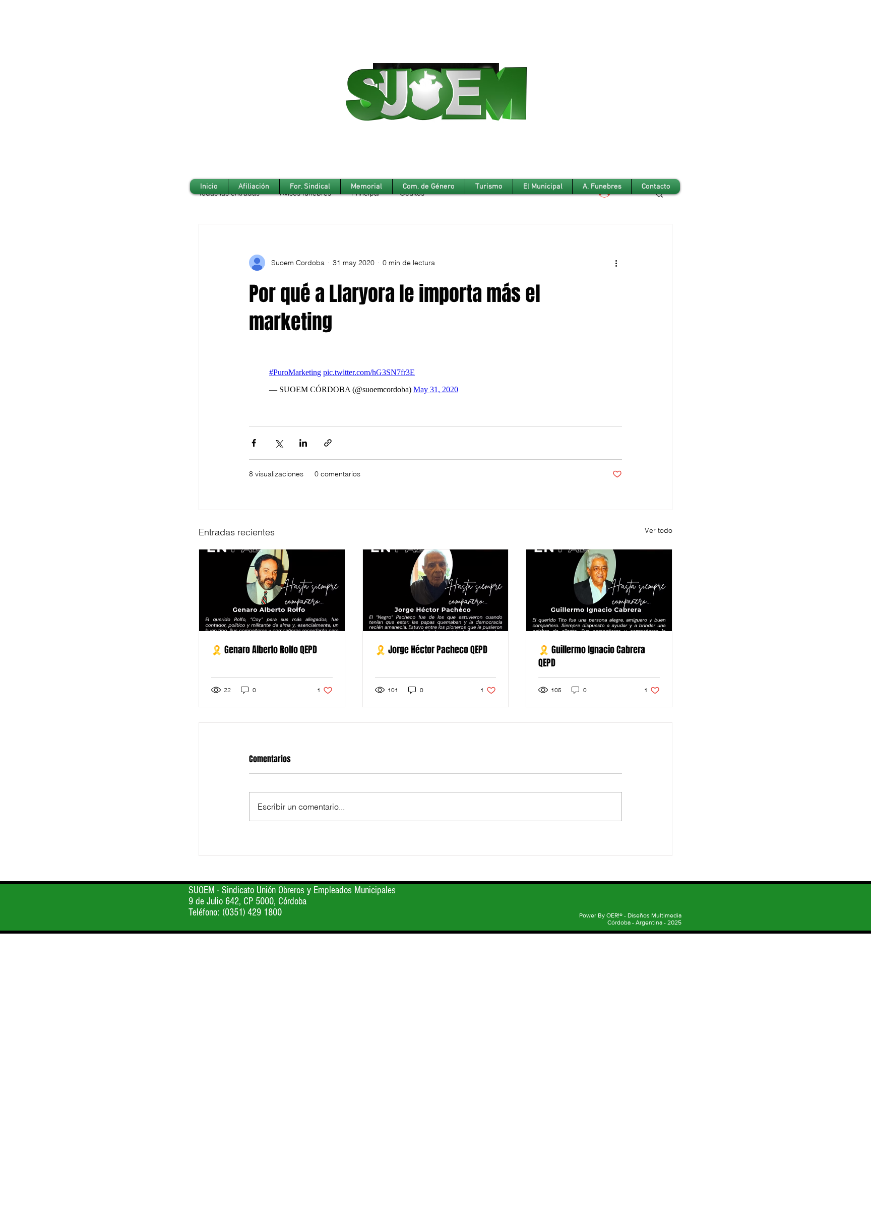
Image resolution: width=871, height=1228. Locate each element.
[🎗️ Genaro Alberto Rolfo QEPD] (272, 590)
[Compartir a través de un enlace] (328, 443)
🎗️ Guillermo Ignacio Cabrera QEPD (591, 656)
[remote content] (435, 381)
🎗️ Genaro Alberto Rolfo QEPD (264, 649)
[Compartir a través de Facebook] (254, 443)
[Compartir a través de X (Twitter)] (278, 443)
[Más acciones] (616, 263)
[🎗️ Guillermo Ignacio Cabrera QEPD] (599, 590)
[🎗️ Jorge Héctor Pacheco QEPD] (436, 590)
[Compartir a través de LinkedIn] (303, 443)
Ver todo (658, 530)
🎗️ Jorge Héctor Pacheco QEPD (431, 649)
